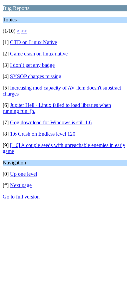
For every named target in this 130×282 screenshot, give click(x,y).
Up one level (23, 174)
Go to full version (21, 196)
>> (24, 31)
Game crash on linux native (39, 53)
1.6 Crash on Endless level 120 (42, 134)
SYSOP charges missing (35, 76)
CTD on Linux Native (33, 42)
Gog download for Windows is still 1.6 (51, 122)
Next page (21, 185)
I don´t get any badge (32, 65)
